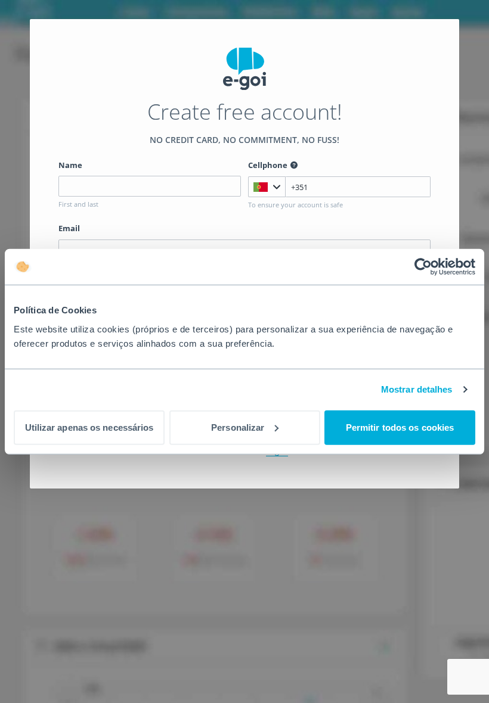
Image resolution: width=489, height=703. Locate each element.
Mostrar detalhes (417, 389)
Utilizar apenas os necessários (89, 427)
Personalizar (237, 427)
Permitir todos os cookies (400, 427)
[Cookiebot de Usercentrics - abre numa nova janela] (423, 267)
